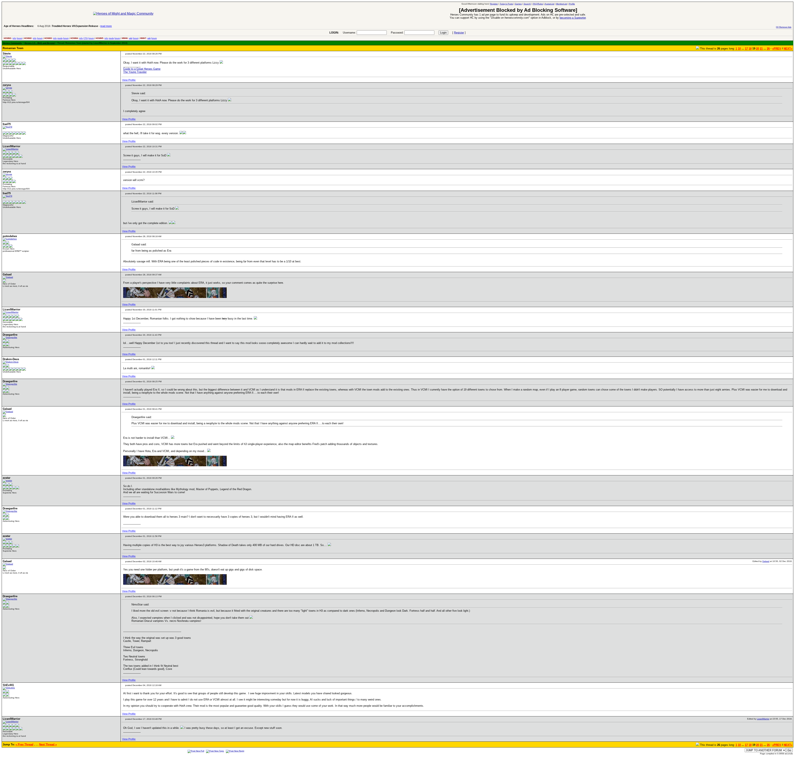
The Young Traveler (135, 72)
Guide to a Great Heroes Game (141, 68)
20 (757, 48)
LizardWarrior (763, 719)
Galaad (765, 561)
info (14, 38)
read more (106, 26)
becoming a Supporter (573, 17)
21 (761, 48)
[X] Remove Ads (783, 27)
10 (739, 48)
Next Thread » (48, 744)
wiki (130, 38)
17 (746, 48)
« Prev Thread (24, 744)
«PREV (776, 48)
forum (19, 38)
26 (768, 48)
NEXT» (788, 48)
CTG (85, 38)
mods (60, 38)
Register (459, 32)
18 (750, 48)
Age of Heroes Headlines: (19, 26)
